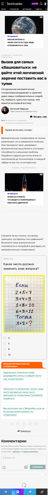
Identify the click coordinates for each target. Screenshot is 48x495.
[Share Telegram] (30, 492)
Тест (14, 120)
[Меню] (2, 3)
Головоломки (21, 120)
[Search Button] (41, 3)
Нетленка (8, 120)
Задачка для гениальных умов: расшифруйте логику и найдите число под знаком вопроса (22, 375)
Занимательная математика (14, 123)
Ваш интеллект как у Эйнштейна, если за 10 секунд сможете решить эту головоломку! (23, 411)
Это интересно (6, 55)
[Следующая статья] (24, 474)
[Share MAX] (18, 492)
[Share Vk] (6, 492)
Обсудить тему (40, 117)
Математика (29, 123)
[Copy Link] (42, 492)
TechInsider (15, 4)
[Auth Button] (45, 3)
